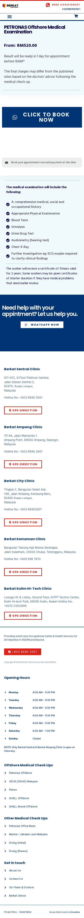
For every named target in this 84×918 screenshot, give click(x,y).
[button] (9, 16)
